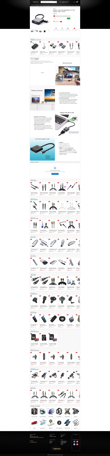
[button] (79, 48)
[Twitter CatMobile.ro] (74, 444)
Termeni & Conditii (64, 441)
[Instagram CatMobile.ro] (77, 444)
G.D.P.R (62, 444)
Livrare (51, 441)
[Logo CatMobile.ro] (35, 2)
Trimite (69, 18)
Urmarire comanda (53, 436)
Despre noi (62, 435)
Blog (61, 436)
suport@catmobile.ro (33, 442)
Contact (51, 435)
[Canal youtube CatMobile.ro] (77, 441)
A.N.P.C (62, 443)
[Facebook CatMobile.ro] (74, 441)
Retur (50, 442)
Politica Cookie (63, 442)
